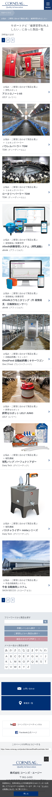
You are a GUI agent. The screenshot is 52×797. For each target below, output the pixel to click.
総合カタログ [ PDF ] (26, 639)
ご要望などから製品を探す (26, 633)
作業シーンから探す (26, 628)
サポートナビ (6, 13)
